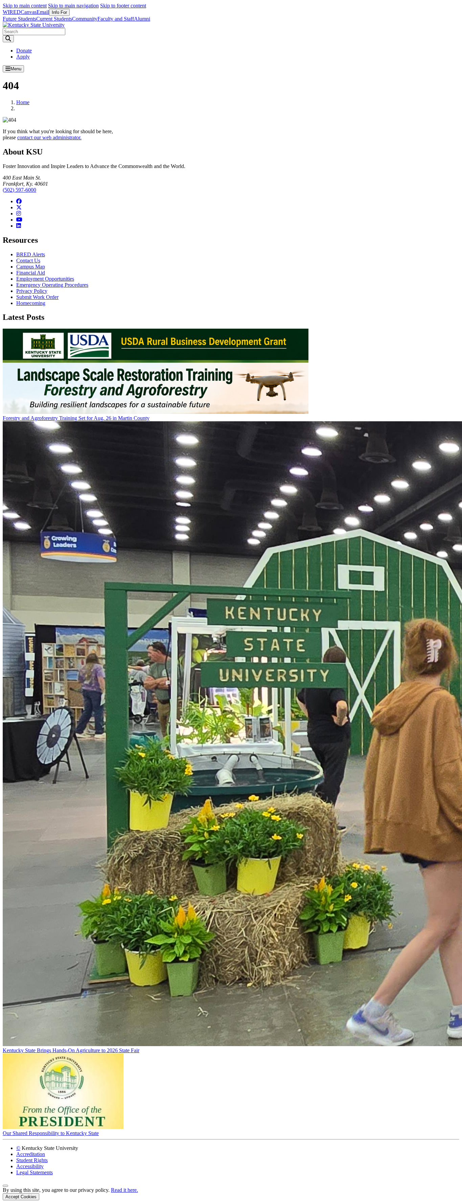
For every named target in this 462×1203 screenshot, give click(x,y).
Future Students (19, 19)
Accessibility (30, 1166)
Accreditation (30, 1154)
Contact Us (28, 260)
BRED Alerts (30, 254)
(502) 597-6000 (19, 190)
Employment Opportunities (45, 279)
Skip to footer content (123, 5)
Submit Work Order (37, 297)
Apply (23, 57)
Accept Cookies (21, 1196)
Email (43, 12)
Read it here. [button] (124, 1190)
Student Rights (32, 1160)
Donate (24, 50)
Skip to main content (25, 5)
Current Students (54, 19)
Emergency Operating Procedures (52, 285)
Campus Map (30, 266)
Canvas (29, 12)
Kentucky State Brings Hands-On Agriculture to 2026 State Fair (71, 1050)
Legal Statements (34, 1172)
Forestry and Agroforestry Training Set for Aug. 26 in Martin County (76, 418)
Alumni (142, 19)
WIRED (12, 12)
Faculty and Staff (115, 19)
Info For (59, 12)
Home (22, 102)
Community (84, 19)
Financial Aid (30, 273)
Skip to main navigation (73, 5)
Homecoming (30, 303)
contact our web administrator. (49, 137)
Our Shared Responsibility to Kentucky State (51, 1133)
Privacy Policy (31, 291)
